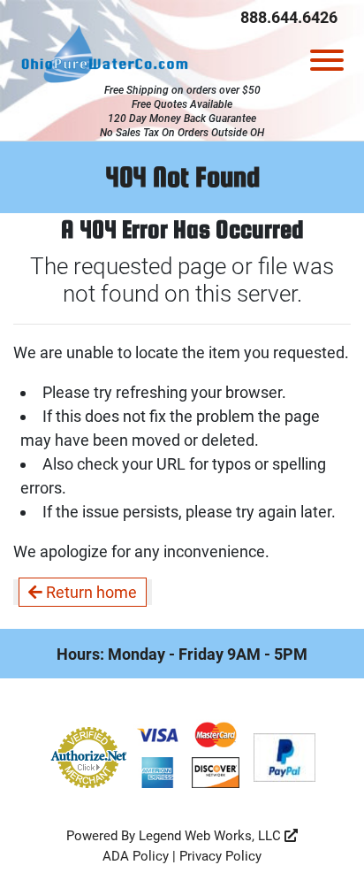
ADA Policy (135, 856)
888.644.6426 (288, 17)
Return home (89, 592)
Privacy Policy (220, 856)
